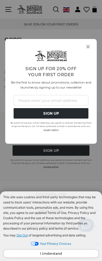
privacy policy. (51, 129)
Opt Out (22, 235)
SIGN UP (51, 113)
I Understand (51, 254)
